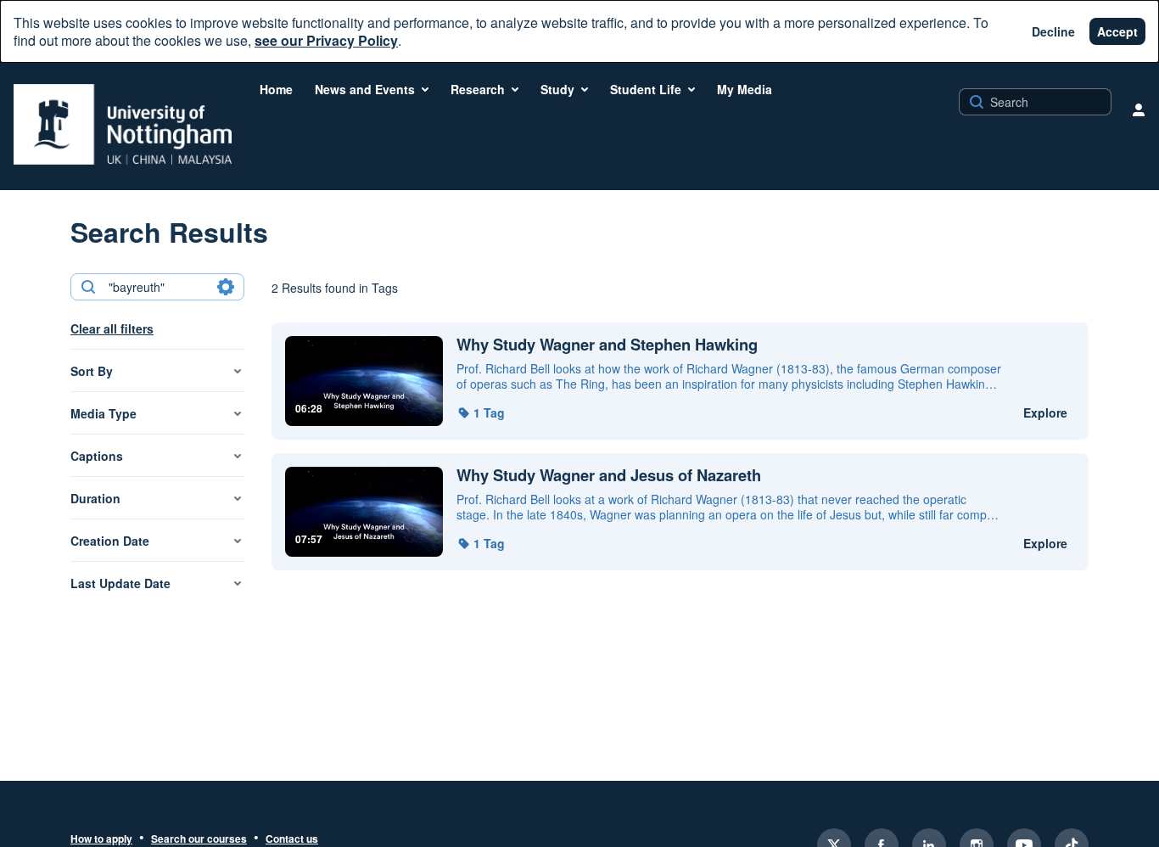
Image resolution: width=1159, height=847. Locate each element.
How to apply (101, 839)
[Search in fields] (226, 286)
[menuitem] (276, 89)
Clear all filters (112, 328)
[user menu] (1138, 109)
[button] (480, 412)
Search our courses (199, 839)
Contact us (292, 839)
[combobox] (156, 286)
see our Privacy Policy (326, 40)
